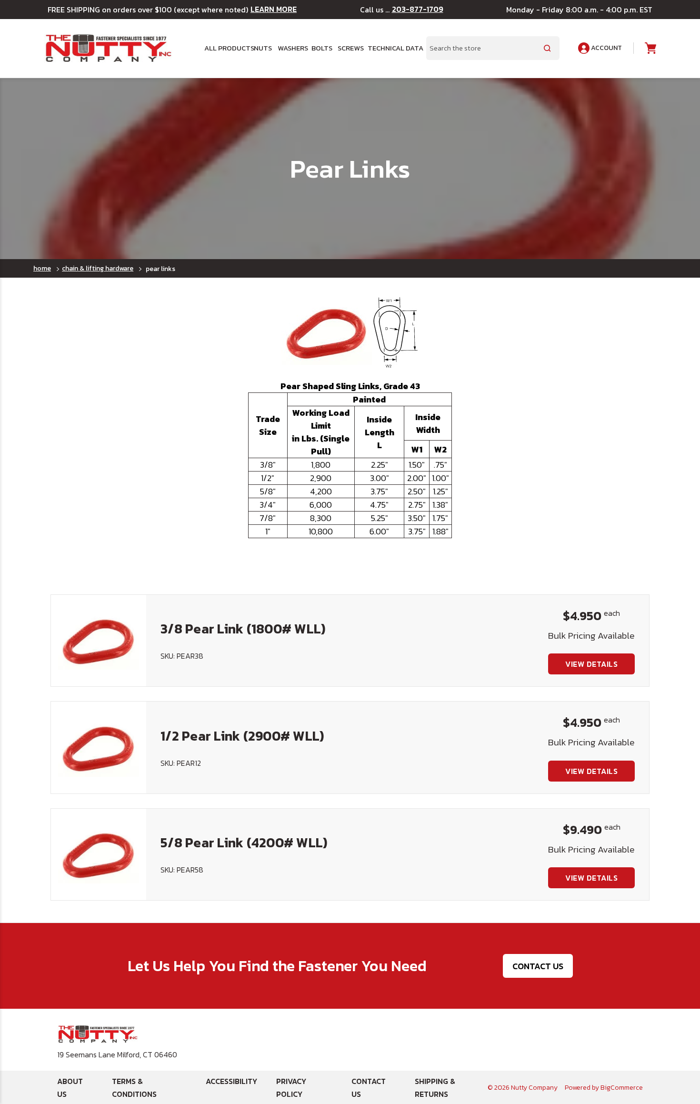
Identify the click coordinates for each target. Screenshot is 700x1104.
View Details (591, 664)
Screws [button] (349, 48)
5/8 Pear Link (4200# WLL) (243, 843)
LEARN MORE (273, 9)
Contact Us (537, 966)
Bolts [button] (320, 48)
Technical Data (391, 48)
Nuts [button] (262, 48)
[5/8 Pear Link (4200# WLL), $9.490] (98, 854)
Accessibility (231, 1081)
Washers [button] (291, 48)
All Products (225, 48)
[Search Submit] (547, 48)
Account (606, 48)
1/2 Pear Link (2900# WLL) (242, 736)
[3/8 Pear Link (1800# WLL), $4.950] (98, 640)
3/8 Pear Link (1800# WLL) (242, 629)
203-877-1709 (417, 9)
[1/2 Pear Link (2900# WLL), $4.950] (98, 747)
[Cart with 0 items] (650, 48)
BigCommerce (621, 1088)
